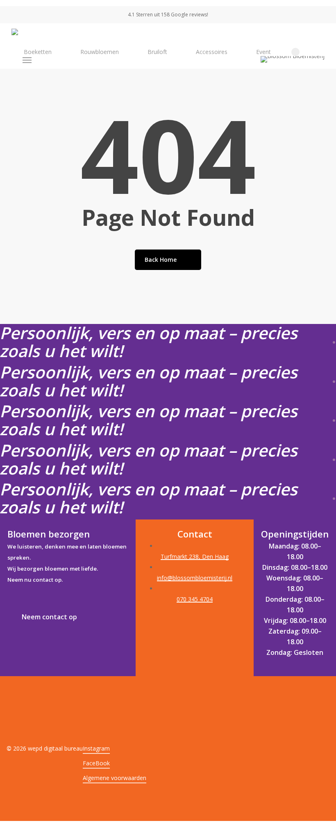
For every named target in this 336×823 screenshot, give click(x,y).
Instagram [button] (96, 748)
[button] (27, 60)
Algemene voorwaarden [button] (114, 778)
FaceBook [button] (96, 763)
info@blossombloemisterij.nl (194, 578)
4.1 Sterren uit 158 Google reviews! (168, 14)
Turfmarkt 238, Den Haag (195, 556)
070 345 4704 (195, 599)
